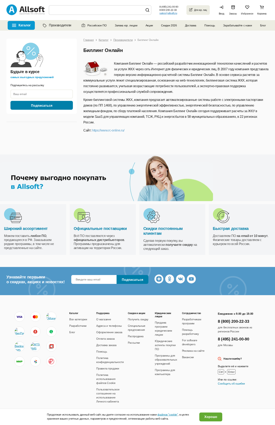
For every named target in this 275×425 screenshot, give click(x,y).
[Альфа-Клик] (35, 332)
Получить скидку (138, 319)
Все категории (78, 319)
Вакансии (188, 357)
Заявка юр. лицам (126, 25)
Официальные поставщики (100, 228)
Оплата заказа (105, 338)
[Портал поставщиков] (51, 346)
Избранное (247, 13)
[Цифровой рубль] (51, 361)
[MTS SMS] (35, 346)
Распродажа (136, 336)
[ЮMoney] (51, 316)
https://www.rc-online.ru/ (108, 130)
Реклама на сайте (193, 350)
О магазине (103, 319)
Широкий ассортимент (26, 228)
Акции (149, 25)
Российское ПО (97, 25)
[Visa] (20, 317)
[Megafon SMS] (51, 332)
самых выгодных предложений (32, 77)
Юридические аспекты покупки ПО (165, 345)
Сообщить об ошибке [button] (231, 383)
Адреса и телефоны (109, 325)
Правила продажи (107, 368)
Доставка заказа (106, 345)
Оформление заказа (109, 332)
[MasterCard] (35, 317)
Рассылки (134, 342)
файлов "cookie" (167, 414)
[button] (222, 10)
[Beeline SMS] (19, 346)
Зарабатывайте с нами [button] (237, 25)
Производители (60, 25)
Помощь (209, 25)
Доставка (190, 25)
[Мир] (20, 361)
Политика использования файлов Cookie (105, 379)
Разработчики (78, 325)
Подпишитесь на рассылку (27, 85)
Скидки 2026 (169, 25)
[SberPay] (19, 331)
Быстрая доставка (231, 228)
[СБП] (35, 361)
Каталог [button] (25, 25)
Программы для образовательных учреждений (166, 359)
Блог (263, 25)
